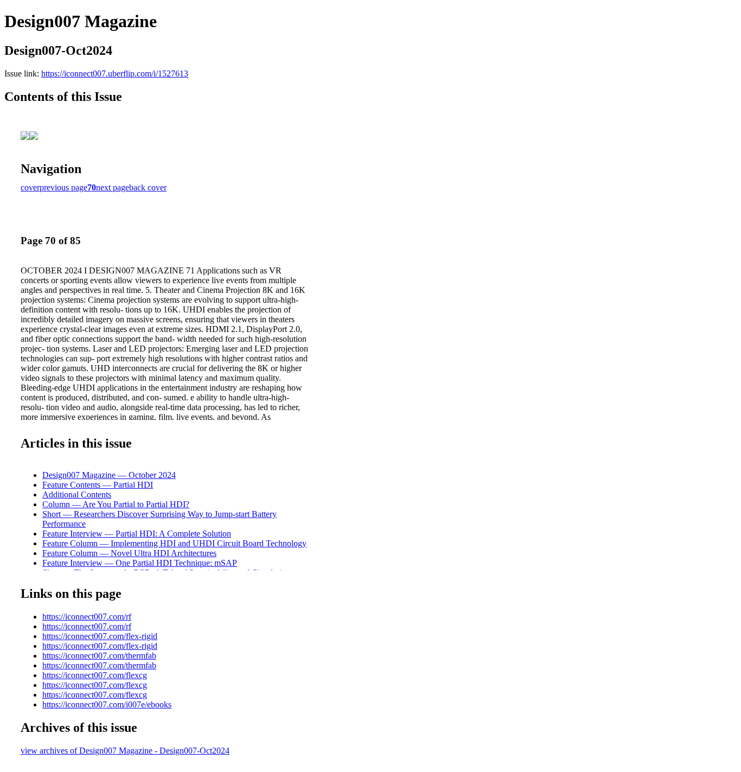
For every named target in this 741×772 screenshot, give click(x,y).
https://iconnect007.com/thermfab (99, 655)
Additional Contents (76, 494)
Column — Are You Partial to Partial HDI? (115, 504)
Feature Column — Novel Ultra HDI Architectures (129, 553)
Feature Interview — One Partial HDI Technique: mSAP (139, 562)
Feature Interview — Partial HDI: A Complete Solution (136, 533)
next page (112, 187)
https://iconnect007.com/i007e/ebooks (106, 704)
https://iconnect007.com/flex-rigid (99, 636)
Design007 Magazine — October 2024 (109, 475)
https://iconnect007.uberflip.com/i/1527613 (114, 73)
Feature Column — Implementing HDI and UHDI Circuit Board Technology (174, 543)
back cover (148, 187)
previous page (63, 187)
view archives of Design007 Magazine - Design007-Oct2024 (125, 750)
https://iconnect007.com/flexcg (94, 675)
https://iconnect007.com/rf (86, 616)
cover (30, 187)
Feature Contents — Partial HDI (97, 484)
